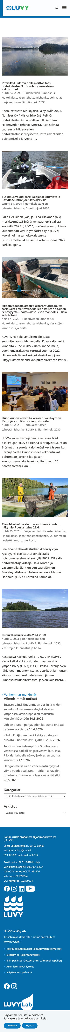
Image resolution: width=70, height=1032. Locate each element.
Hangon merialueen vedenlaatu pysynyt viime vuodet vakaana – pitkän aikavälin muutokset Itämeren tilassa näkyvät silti (32, 770)
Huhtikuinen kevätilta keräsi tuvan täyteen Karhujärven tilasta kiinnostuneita (31, 419)
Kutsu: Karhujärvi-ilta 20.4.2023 (24, 635)
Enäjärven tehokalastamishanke (45, 531)
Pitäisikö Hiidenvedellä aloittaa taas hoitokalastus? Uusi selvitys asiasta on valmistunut (28, 86)
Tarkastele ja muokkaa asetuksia (25, 1018)
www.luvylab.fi (12, 941)
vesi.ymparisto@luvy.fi (17, 850)
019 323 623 (10, 855)
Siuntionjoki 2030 (33, 102)
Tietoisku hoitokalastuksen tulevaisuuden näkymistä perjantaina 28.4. (30, 525)
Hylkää (30, 1025)
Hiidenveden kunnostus (39, 93)
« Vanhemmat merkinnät (19, 694)
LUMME (31, 429)
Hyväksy (12, 1025)
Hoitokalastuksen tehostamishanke (25, 97)
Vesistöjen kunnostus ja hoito (21, 648)
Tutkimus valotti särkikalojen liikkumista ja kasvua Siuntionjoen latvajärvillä (31, 198)
